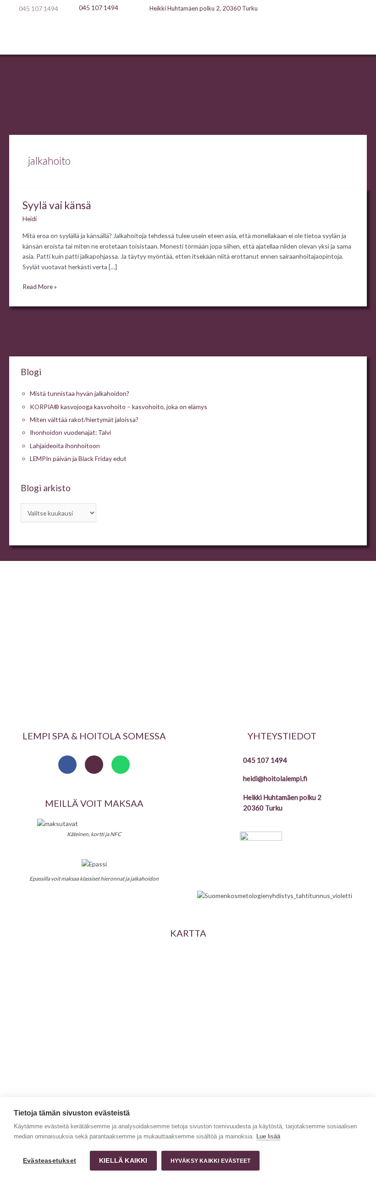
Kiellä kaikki (123, 1160)
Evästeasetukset (49, 1160)
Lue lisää (268, 1136)
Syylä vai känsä (56, 205)
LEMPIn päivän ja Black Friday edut (78, 458)
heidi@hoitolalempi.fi (275, 778)
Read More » (39, 286)
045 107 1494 (265, 760)
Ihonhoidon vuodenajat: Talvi (70, 432)
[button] (188, 36)
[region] (188, 642)
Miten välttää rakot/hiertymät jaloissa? (84, 419)
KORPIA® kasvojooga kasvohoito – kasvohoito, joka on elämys (118, 407)
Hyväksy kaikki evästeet (211, 1161)
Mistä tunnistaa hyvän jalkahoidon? (79, 393)
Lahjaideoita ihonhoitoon (65, 445)
